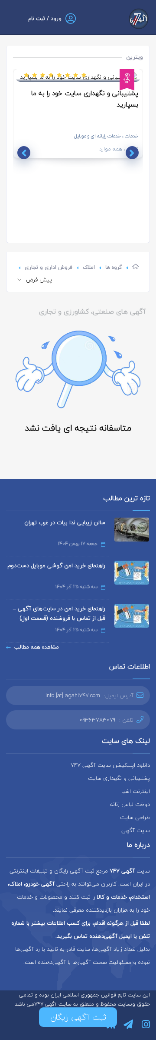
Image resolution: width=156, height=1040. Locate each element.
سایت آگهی (135, 830)
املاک (89, 267)
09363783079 (97, 720)
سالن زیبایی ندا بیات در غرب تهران (64, 522)
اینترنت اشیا (135, 791)
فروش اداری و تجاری (48, 267)
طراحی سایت (135, 817)
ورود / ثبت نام (45, 18)
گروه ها (113, 267)
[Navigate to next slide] (23, 152)
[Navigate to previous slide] (132, 152)
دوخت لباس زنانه (130, 804)
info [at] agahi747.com (73, 695)
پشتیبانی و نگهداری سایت (119, 778)
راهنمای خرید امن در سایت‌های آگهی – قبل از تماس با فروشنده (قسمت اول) (59, 613)
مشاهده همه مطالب (36, 647)
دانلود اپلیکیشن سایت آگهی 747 (110, 765)
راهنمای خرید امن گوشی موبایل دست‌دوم (56, 565)
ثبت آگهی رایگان (78, 1017)
